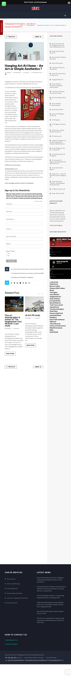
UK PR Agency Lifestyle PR (58, 125)
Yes (9, 253)
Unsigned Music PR (57, 79)
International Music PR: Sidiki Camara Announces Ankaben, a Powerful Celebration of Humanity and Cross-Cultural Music (51, 589)
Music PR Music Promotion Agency (55, 104)
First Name (9, 204)
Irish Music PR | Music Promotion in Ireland (57, 92)
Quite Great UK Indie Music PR (57, 52)
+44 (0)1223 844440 (11, 644)
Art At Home (16, 269)
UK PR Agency (56, 120)
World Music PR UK (57, 109)
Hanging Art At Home (19, 273)
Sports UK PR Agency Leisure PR (57, 114)
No (8, 255)
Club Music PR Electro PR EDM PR (57, 68)
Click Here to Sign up (56, 225)
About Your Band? (11, 236)
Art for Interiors (24, 269)
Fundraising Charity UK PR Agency (57, 155)
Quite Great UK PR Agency (13, 583)
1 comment (37, 318)
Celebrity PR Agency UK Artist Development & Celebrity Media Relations (58, 142)
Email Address (10, 219)
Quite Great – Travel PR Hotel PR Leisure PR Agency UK (58, 175)
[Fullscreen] (50, 256)
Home (21, 25)
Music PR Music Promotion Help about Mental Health (56, 85)
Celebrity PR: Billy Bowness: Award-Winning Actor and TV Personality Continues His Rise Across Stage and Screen (50, 604)
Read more (10, 353)
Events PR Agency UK (12, 588)
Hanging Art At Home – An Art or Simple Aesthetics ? (24, 67)
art (12, 269)
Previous (11, 36)
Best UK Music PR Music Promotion (58, 58)
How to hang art (29, 273)
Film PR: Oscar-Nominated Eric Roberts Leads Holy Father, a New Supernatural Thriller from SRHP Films (50, 620)
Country (8, 229)
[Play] (50, 270)
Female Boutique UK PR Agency (15, 593)
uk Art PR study (32, 315)
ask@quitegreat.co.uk (11, 640)
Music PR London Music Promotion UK (58, 74)
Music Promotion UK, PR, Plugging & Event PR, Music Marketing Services (57, 45)
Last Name (9, 211)
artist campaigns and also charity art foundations (19, 183)
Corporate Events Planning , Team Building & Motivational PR (57, 183)
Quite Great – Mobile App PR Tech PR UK (57, 131)
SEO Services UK (56, 136)
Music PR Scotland (57, 63)
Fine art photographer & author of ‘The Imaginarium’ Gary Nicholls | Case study (13, 320)
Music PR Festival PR (58, 193)
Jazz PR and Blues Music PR (58, 98)
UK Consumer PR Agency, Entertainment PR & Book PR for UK (58, 161)
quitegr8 (8, 72)
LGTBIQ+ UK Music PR (58, 189)
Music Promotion (11, 579)
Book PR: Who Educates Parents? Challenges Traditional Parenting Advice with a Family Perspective (50, 580)
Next (37, 36)
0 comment (26, 72)
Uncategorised (30, 25)
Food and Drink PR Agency (56, 168)
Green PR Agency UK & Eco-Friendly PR (57, 149)
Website (8, 243)
